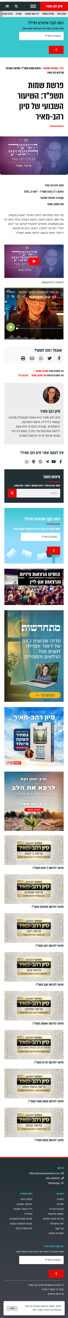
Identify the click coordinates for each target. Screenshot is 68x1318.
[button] (33, 6)
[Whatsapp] (26, 460)
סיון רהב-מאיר (54, 6)
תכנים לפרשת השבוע (21, 1223)
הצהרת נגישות (56, 1233)
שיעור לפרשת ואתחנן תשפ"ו (48, 1023)
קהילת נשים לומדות (53, 1218)
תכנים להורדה (56, 1209)
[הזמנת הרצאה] (34, 587)
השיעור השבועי (48, 14)
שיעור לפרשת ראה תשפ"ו (50, 945)
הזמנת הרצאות (56, 1214)
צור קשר (59, 1228)
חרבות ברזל (23, 375)
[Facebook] (60, 460)
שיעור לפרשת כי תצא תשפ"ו (48, 868)
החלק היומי (61, 14)
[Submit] (56, 50)
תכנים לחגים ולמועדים (21, 1218)
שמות (50, 204)
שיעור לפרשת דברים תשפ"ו (49, 1062)
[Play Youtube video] (34, 261)
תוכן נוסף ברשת (24, 1228)
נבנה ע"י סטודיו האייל (53, 1289)
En (7, 6)
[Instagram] (40, 460)
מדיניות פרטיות (56, 1294)
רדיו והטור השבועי (32, 14)
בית (62, 68)
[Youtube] (54, 460)
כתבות (60, 1199)
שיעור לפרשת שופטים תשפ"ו (48, 907)
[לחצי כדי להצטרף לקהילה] (34, 656)
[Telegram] (47, 460)
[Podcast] (33, 460)
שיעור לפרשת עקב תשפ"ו (50, 984)
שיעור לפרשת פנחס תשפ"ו (49, 1140)
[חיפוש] (12, 493)
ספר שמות (59, 204)
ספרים (60, 1204)
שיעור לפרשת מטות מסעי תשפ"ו (46, 1101)
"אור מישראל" (57, 1223)
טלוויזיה (19, 14)
